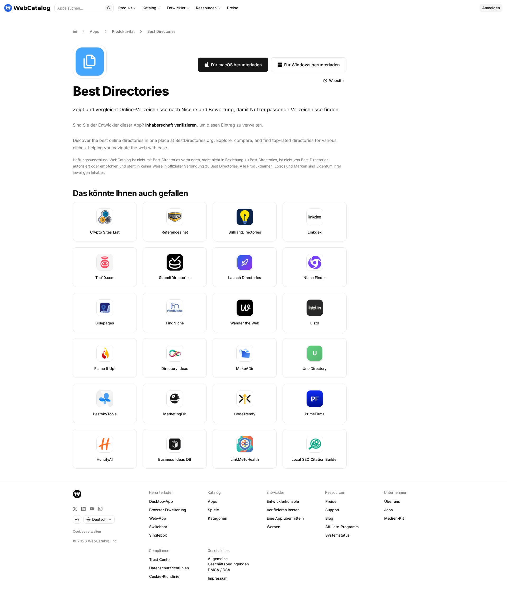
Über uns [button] (392, 501)
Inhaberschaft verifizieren (171, 125)
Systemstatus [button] (337, 535)
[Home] (75, 31)
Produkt (125, 8)
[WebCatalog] (77, 494)
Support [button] (332, 510)
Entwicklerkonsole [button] (283, 501)
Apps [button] (212, 501)
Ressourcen (206, 8)
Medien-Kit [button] (394, 518)
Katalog (149, 8)
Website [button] (336, 80)
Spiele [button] (213, 510)
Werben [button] (273, 526)
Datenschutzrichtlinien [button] (169, 568)
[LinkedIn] (83, 509)
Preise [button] (330, 501)
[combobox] (99, 519)
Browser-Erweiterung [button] (167, 510)
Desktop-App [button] (161, 501)
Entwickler (176, 8)
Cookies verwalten (87, 531)
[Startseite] (27, 8)
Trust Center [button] (160, 559)
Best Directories (161, 31)
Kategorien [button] (217, 518)
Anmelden (491, 8)
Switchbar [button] (158, 526)
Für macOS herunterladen (236, 64)
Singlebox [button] (158, 535)
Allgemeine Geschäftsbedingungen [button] (228, 561)
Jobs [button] (388, 510)
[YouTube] (92, 509)
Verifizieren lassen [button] (283, 510)
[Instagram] (100, 509)
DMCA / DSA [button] (219, 569)
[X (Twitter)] (75, 509)
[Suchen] (108, 8)
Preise (232, 8)
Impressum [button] (217, 578)
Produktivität (123, 31)
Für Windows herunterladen (312, 64)
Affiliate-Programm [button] (342, 526)
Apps (94, 31)
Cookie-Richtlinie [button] (164, 576)
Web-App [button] (157, 518)
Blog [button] (329, 518)
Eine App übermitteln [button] (285, 518)
